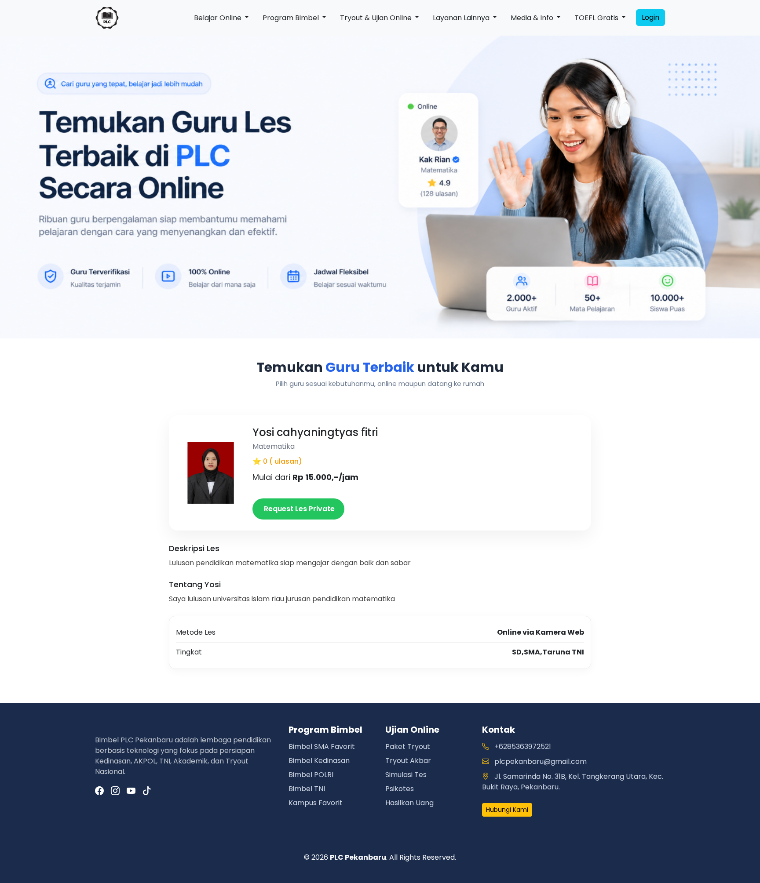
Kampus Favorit (316, 803)
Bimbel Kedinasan (319, 761)
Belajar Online (218, 18)
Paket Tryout (407, 746)
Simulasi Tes (406, 775)
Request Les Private (298, 509)
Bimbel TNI (307, 789)
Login (650, 17)
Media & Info (533, 18)
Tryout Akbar (408, 761)
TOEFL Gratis (597, 18)
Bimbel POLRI (311, 775)
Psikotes (399, 789)
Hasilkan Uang (409, 803)
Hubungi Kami (507, 809)
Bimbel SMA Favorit (322, 746)
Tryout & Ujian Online (376, 18)
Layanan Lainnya (462, 18)
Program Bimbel (292, 18)
